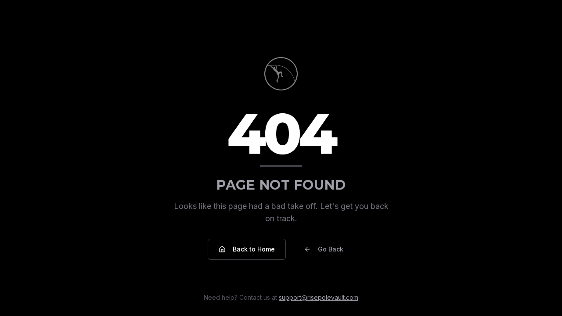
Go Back (330, 249)
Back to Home (254, 249)
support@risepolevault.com (318, 297)
